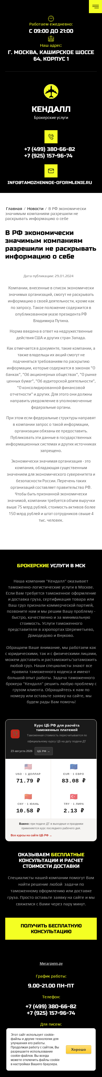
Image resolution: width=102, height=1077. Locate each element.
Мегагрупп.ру (51, 963)
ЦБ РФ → (43, 751)
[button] (51, 929)
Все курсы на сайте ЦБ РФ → (31, 835)
